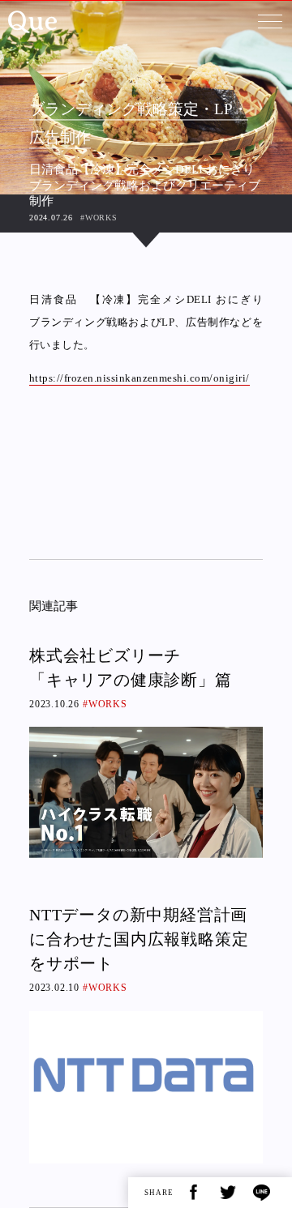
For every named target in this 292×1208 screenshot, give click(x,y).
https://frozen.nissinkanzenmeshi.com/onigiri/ (139, 378)
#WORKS (99, 217)
